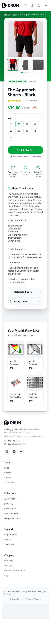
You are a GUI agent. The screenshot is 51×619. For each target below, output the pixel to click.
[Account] (32, 5)
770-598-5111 (14, 441)
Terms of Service (33, 599)
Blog (6, 575)
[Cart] (39, 5)
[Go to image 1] (22, 72)
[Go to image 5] (29, 72)
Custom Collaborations (14, 570)
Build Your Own (11, 513)
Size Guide (9, 544)
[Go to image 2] (24, 72)
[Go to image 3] (26, 72)
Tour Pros (8, 565)
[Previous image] (11, 39)
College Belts (10, 508)
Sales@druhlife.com (17, 444)
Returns (8, 539)
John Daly (8, 503)
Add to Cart (28, 150)
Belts (15, 14)
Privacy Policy (16, 599)
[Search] (26, 5)
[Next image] (39, 39)
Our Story (8, 560)
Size (9, 118)
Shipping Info (10, 534)
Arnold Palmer (10, 498)
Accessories (9, 482)
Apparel (8, 477)
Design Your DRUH (12, 518)
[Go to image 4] (28, 72)
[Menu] (46, 5)
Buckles (7, 472)
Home (7, 14)
